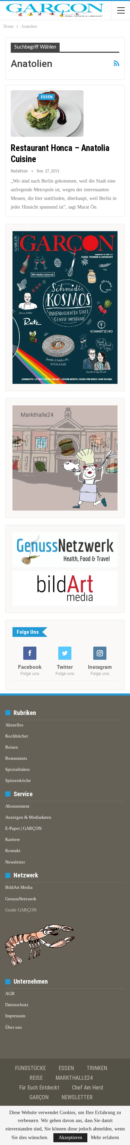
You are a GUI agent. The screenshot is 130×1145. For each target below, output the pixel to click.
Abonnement (17, 806)
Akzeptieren (70, 1137)
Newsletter (15, 862)
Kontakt (12, 850)
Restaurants (16, 758)
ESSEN (66, 1068)
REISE (36, 1078)
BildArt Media (19, 887)
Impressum (15, 1015)
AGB (10, 993)
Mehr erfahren (105, 1137)
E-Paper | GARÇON (23, 828)
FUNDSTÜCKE (30, 1068)
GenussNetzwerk (20, 898)
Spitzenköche (18, 780)
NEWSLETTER (77, 1097)
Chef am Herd (87, 1087)
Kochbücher (16, 736)
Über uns (13, 1027)
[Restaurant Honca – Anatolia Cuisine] (47, 113)
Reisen (11, 747)
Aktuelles (14, 724)
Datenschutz (16, 1004)
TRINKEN (97, 1068)
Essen (46, 97)
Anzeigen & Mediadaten (28, 817)
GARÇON (39, 1097)
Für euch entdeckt (39, 1087)
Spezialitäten (17, 769)
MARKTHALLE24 (74, 1078)
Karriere (12, 839)
